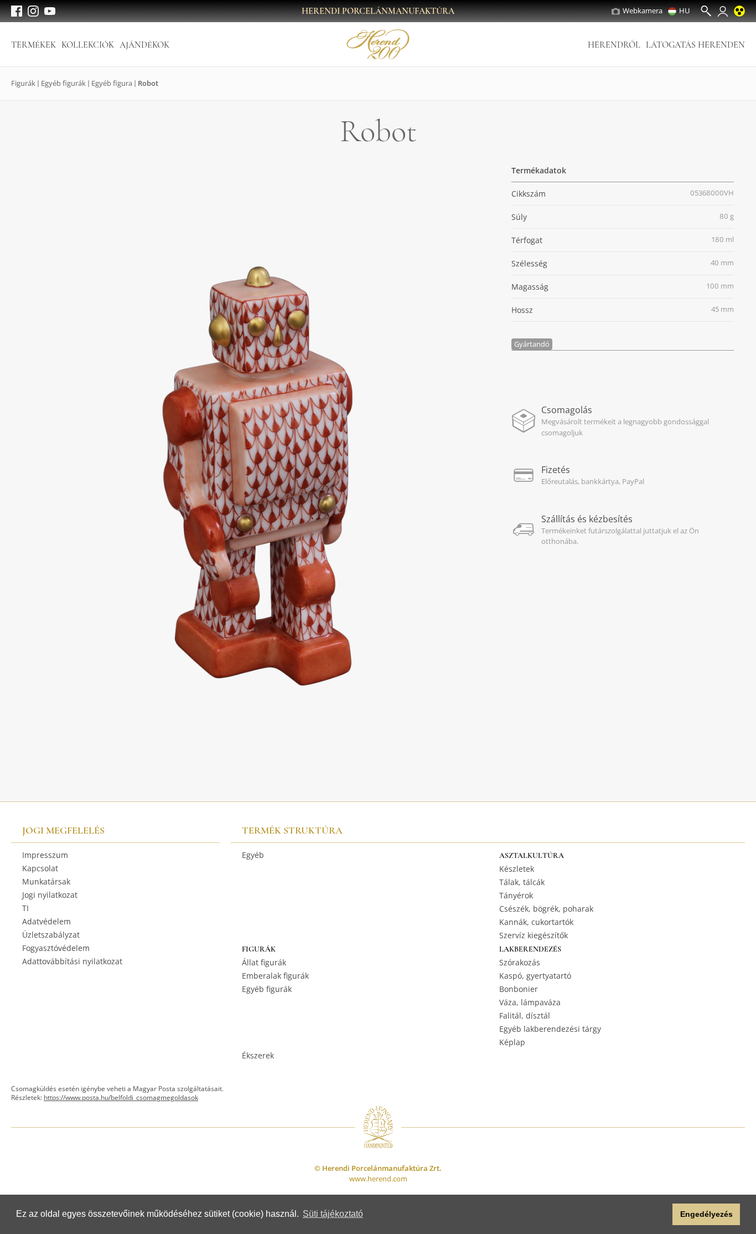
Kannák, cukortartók (536, 922)
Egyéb (253, 855)
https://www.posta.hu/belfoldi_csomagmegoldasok (121, 1097)
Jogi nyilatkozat (49, 894)
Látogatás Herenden (695, 44)
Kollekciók (87, 44)
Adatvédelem (46, 921)
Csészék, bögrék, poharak (546, 908)
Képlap (512, 1042)
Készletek (516, 868)
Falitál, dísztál (524, 1015)
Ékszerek (258, 1055)
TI (25, 908)
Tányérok (516, 895)
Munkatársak (46, 881)
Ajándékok (144, 44)
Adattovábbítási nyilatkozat (72, 961)
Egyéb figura (111, 83)
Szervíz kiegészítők (533, 935)
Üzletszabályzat (51, 934)
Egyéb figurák (63, 83)
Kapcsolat (40, 868)
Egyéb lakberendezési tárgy (550, 1029)
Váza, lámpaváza (530, 1002)
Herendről (614, 44)
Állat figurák (264, 962)
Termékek (33, 44)
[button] (661, 1214)
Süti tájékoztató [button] (333, 1213)
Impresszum (45, 855)
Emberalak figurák (275, 975)
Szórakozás (519, 962)
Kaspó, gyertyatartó (535, 975)
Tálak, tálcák (522, 882)
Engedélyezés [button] (706, 1214)
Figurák (23, 83)
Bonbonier (518, 989)
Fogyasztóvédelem (56, 948)
